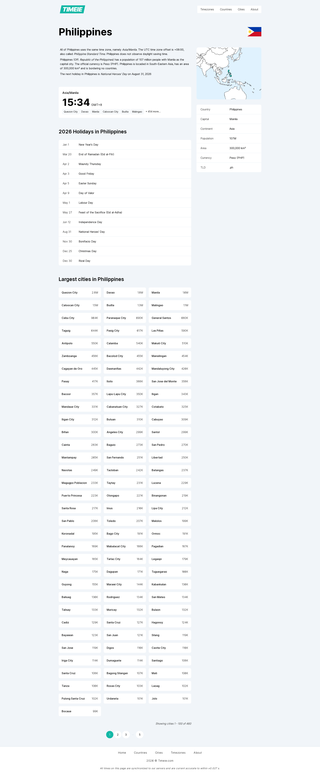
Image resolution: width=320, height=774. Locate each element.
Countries (226, 9)
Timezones (207, 9)
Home (122, 752)
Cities (241, 9)
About (254, 9)
